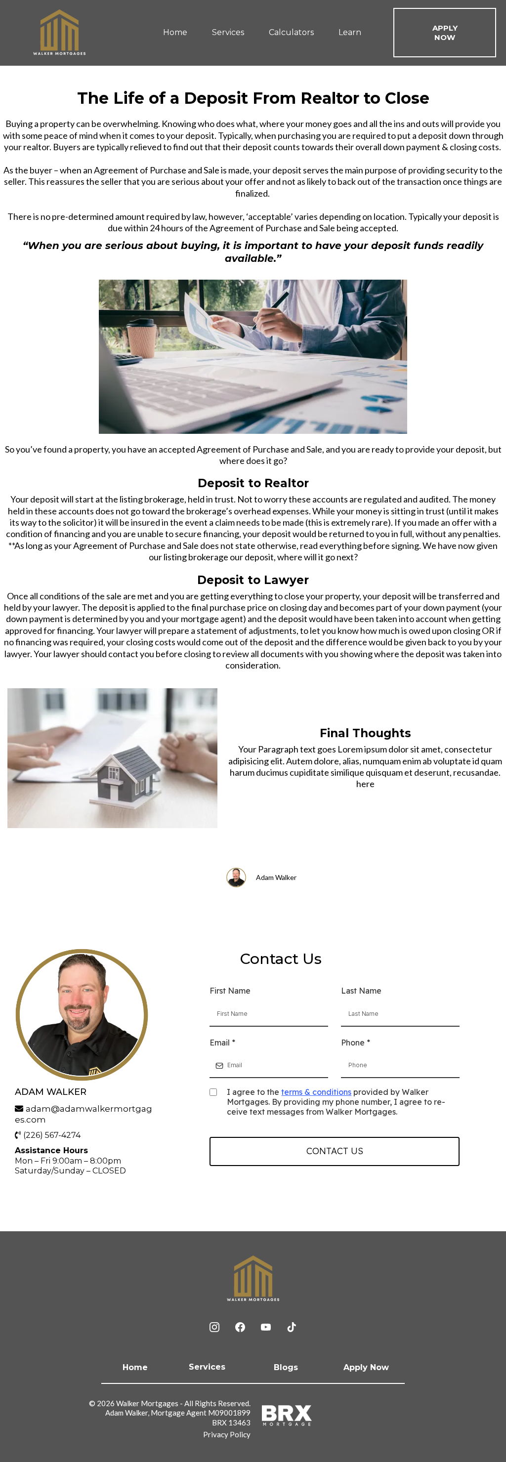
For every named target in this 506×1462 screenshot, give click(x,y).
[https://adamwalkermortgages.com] (59, 32)
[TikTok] (291, 1327)
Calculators (291, 32)
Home (175, 32)
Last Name (361, 991)
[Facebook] (240, 1327)
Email (222, 1042)
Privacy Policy (227, 1434)
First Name (230, 991)
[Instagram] (214, 1327)
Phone (355, 1042)
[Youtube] (266, 1327)
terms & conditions (316, 1092)
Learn (349, 32)
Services (228, 32)
